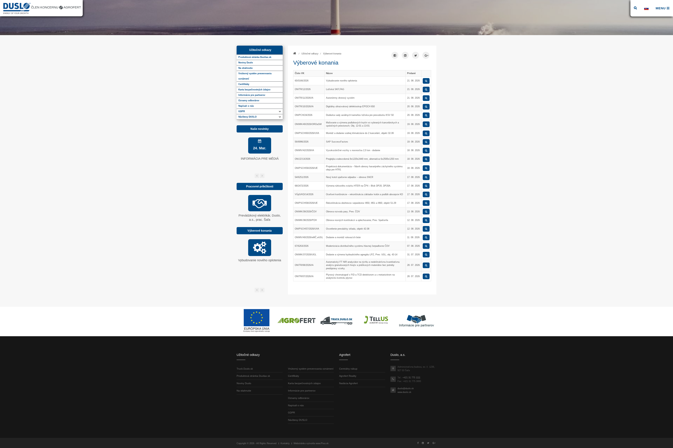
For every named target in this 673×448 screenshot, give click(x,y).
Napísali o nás (296, 405)
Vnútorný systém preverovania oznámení (311, 368)
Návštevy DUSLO (247, 116)
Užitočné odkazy (309, 53)
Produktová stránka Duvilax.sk (253, 375)
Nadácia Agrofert (348, 383)
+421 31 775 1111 (411, 377)
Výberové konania (332, 53)
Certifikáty (293, 375)
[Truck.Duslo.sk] (336, 320)
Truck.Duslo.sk (245, 368)
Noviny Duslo (244, 383)
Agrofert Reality (347, 375)
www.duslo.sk (404, 392)
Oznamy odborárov (298, 398)
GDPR (241, 111)
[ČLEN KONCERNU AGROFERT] (297, 320)
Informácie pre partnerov (301, 390)
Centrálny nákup (348, 368)
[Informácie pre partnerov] (416, 320)
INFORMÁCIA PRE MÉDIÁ (260, 158)
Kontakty (285, 443)
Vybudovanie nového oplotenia (259, 260)
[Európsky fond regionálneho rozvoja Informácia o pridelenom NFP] (257, 320)
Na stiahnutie (244, 390)
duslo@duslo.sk (405, 388)
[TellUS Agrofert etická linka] (376, 320)
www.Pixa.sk (322, 443)
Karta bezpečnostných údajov (304, 383)
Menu (661, 8)
